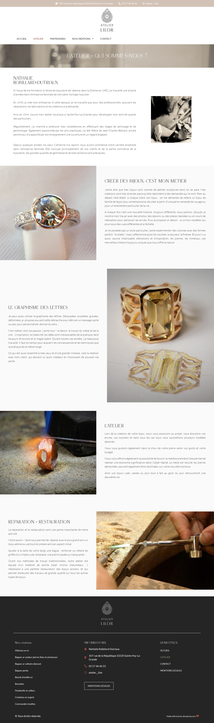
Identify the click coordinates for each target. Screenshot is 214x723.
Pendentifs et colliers (25, 690)
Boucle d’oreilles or (24, 677)
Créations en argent (24, 697)
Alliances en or (22, 650)
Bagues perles (21, 670)
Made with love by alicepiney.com (181, 716)
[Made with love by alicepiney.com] (197, 716)
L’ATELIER (38, 38)
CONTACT (105, 38)
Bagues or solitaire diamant (28, 664)
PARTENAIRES (57, 38)
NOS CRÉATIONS (81, 38)
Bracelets (19, 684)
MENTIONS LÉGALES (171, 670)
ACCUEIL (22, 38)
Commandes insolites (25, 704)
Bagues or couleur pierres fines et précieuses (36, 657)
